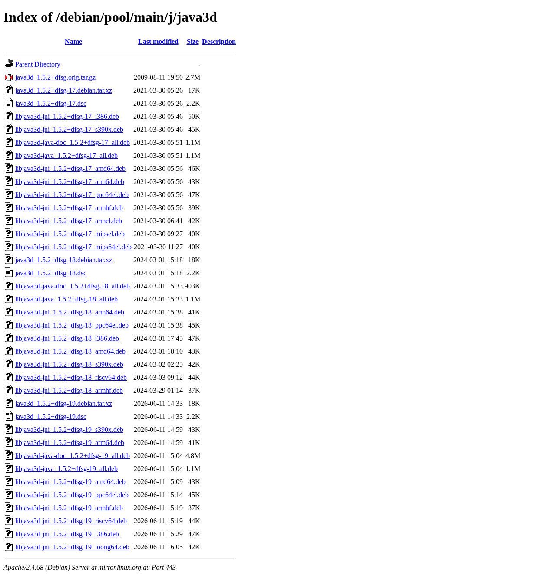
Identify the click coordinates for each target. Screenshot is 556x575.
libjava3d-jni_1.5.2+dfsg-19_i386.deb (67, 534)
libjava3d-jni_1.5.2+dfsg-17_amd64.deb (70, 168)
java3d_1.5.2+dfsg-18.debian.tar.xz (63, 260)
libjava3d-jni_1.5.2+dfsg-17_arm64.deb (69, 181)
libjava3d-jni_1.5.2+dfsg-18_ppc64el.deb (72, 325)
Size (193, 41)
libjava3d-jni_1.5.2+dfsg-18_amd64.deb (70, 351)
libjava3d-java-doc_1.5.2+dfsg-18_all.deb (72, 286)
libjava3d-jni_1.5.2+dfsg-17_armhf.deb (69, 207)
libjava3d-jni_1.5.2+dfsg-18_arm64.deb (69, 312)
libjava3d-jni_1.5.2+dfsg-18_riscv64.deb (71, 377)
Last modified (158, 41)
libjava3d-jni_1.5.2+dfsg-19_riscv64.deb (71, 521)
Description (219, 41)
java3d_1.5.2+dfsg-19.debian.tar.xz (63, 403)
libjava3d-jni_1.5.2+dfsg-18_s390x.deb (69, 364)
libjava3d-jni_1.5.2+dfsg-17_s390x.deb (69, 129)
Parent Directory (37, 64)
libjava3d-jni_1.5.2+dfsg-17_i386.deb (67, 116)
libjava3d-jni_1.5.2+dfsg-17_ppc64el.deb (72, 194)
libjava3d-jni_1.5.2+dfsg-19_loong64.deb (72, 547)
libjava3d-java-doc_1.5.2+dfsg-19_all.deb (72, 455)
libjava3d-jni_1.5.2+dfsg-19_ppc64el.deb (72, 494)
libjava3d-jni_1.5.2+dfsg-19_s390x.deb (69, 429)
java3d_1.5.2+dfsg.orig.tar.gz (55, 77)
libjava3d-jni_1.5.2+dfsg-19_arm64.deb (69, 442)
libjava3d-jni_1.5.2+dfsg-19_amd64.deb (70, 481)
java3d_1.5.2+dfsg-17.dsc (50, 103)
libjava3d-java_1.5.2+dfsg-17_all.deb (66, 155)
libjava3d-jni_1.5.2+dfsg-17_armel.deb (68, 220)
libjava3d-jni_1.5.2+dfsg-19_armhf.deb (69, 507)
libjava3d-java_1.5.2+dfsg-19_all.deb (66, 468)
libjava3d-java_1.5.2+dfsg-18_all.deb (66, 299)
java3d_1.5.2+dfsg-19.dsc (50, 416)
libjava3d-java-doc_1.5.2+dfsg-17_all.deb (72, 142)
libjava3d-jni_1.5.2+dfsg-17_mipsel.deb (70, 233)
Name (73, 41)
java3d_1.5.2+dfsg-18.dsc (50, 273)
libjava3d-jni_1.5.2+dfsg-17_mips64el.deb (73, 247)
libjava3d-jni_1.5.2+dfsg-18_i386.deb (67, 338)
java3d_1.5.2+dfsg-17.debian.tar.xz (63, 90)
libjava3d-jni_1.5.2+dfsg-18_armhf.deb (69, 390)
